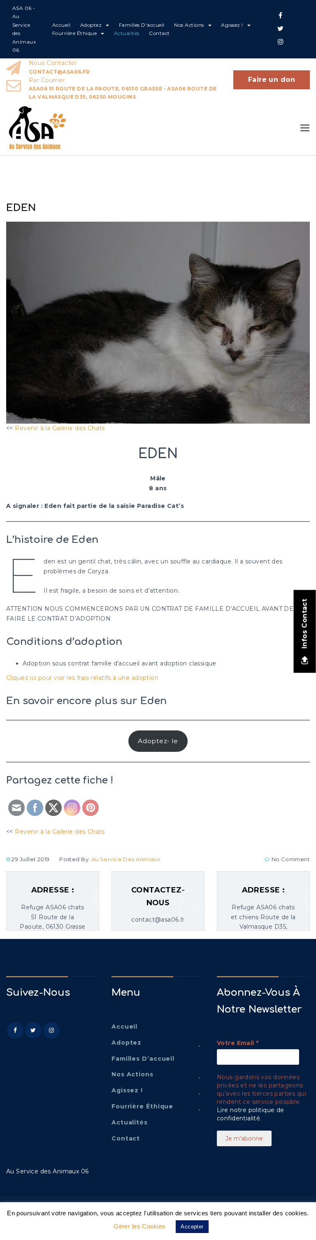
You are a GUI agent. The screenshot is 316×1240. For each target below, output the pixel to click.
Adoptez (91, 25)
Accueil (61, 25)
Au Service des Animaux (125, 859)
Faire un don (271, 79)
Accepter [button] (192, 1227)
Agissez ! (232, 25)
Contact (159, 33)
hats (98, 428)
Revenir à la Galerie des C (53, 428)
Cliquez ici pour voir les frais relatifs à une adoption (82, 677)
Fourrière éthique (74, 33)
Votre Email (237, 1043)
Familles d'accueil (142, 25)
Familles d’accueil (143, 1058)
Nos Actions (189, 25)
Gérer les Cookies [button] (139, 1226)
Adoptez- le (158, 741)
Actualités (126, 33)
